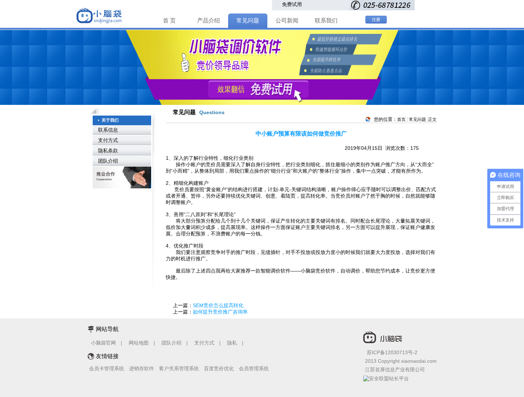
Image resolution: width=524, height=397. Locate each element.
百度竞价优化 (219, 368)
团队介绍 (108, 161)
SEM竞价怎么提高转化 (218, 305)
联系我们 (326, 20)
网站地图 (139, 343)
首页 (401, 119)
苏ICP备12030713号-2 (392, 352)
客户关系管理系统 (179, 368)
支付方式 (108, 140)
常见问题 (247, 20)
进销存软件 (141, 368)
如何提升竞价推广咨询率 (220, 312)
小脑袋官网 (103, 343)
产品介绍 (208, 20)
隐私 (232, 343)
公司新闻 (287, 20)
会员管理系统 (254, 368)
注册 (376, 19)
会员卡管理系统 (106, 368)
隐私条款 (108, 150)
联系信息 (108, 130)
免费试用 (292, 4)
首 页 (169, 20)
